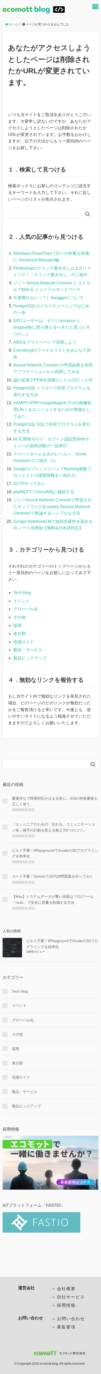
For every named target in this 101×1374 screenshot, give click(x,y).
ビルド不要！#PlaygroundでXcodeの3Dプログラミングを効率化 (55, 853)
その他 (19, 617)
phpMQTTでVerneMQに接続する (43, 492)
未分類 (19, 633)
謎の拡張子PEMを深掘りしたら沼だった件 (53, 380)
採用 (17, 625)
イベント (21, 601)
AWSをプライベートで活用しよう (44, 342)
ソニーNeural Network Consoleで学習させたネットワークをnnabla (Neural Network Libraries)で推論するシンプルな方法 (52, 506)
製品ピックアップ (29, 658)
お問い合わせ (71, 1319)
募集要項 (66, 1327)
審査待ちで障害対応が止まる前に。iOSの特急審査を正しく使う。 (55, 801)
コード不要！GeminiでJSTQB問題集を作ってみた (52, 876)
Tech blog (22, 592)
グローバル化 (25, 609)
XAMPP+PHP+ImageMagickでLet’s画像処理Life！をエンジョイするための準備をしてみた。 (52, 409)
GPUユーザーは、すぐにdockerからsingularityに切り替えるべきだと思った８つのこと (51, 327)
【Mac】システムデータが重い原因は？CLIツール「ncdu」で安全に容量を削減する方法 (52, 899)
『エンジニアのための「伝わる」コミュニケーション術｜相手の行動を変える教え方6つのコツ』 (53, 827)
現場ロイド (23, 642)
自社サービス (71, 1297)
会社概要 (66, 1288)
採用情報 (66, 1305)
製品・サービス (27, 650)
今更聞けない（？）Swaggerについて (48, 297)
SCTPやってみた (29, 483)
